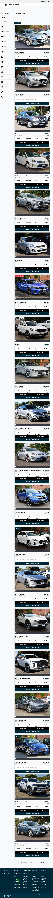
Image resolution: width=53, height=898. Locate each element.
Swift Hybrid (17, 873)
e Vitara (16, 884)
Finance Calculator (25, 885)
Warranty (34, 883)
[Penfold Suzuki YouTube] (49, 1)
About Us (43, 875)
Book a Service (34, 875)
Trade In (25, 881)
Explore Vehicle (23, 60)
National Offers (25, 878)
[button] (48, 4)
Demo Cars (26, 875)
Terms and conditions (44, 885)
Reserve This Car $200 (33, 63)
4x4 (5, 875)
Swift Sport (16, 875)
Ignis (15, 876)
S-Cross (16, 883)
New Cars (25, 873)
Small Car (6, 873)
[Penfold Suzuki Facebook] (47, 1)
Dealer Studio (13, 896)
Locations (43, 1)
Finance (25, 883)
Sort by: (39, 18)
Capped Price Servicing (35, 888)
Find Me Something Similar (32, 103)
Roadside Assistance (35, 885)
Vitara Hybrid (17, 881)
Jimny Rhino (17, 887)
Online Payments (44, 882)
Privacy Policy (44, 887)
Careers (43, 879)
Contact (43, 878)
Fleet (42, 876)
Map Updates (35, 890)
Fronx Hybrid (15, 878)
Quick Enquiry (40, 60)
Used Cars (25, 876)
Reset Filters (17, 22)
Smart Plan (25, 887)
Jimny (15, 886)
